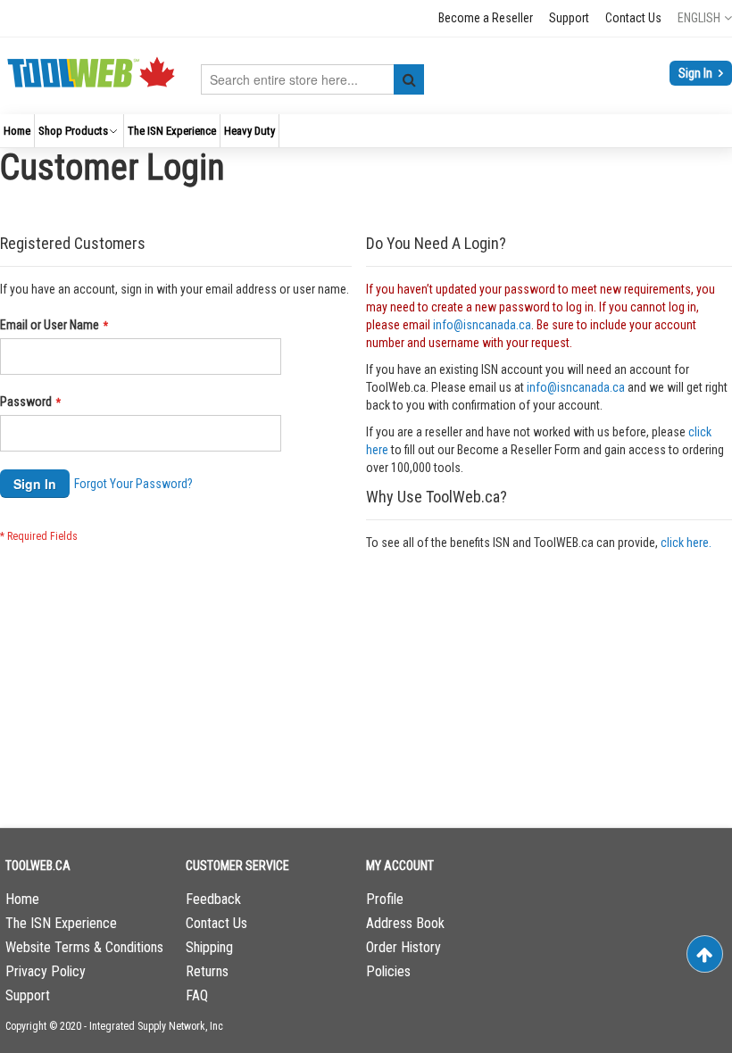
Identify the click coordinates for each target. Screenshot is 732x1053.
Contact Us (633, 18)
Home (22, 899)
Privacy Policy (45, 971)
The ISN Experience (61, 923)
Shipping (209, 947)
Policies (388, 971)
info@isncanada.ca (482, 325)
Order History (403, 947)
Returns (207, 971)
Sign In (696, 73)
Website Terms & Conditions (84, 947)
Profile (384, 899)
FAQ (197, 995)
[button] (705, 18)
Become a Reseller (485, 18)
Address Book (405, 923)
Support (569, 18)
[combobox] (312, 79)
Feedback (213, 899)
